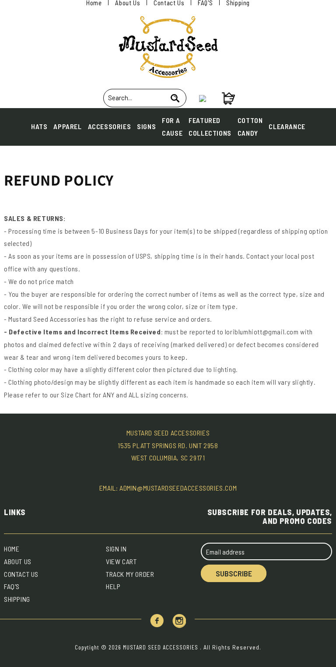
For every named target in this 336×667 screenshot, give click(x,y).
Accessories (109, 126)
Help (113, 586)
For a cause (172, 126)
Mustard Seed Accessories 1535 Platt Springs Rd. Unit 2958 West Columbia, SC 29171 (168, 445)
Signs (146, 126)
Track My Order (130, 574)
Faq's (12, 586)
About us (18, 561)
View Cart (121, 561)
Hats (39, 126)
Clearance (287, 126)
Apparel (67, 126)
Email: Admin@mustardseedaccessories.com (168, 488)
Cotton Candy (250, 126)
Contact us (21, 574)
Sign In (116, 548)
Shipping (17, 599)
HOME (11, 548)
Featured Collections (210, 126)
